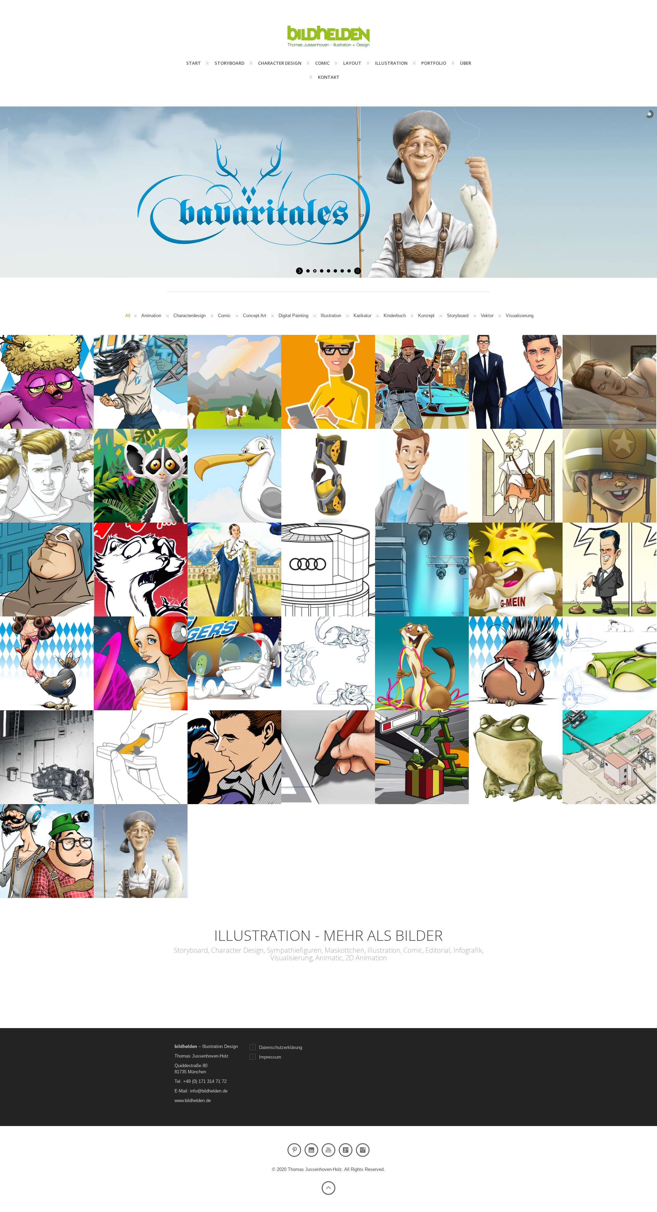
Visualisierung (519, 315)
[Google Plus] (345, 1150)
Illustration (391, 63)
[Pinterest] (294, 1150)
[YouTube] (328, 1150)
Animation (151, 315)
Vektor (487, 315)
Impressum (270, 1057)
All (127, 315)
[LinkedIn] (311, 1150)
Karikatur (362, 315)
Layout (352, 63)
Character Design (279, 63)
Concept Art (254, 315)
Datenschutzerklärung (280, 1047)
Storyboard (229, 63)
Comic (322, 63)
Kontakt (328, 77)
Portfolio (433, 63)
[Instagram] (363, 1150)
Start (193, 63)
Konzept (426, 315)
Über (465, 63)
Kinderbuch (395, 315)
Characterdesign (189, 315)
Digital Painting (293, 315)
